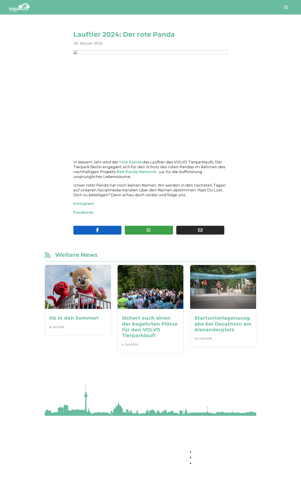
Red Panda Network (137, 172)
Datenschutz (60, 461)
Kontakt (56, 450)
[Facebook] (97, 230)
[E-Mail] (200, 230)
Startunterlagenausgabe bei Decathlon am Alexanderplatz (222, 324)
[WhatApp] (149, 230)
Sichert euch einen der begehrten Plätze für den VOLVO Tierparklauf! (150, 326)
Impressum (59, 458)
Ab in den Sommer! (73, 318)
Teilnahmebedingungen (72, 454)
